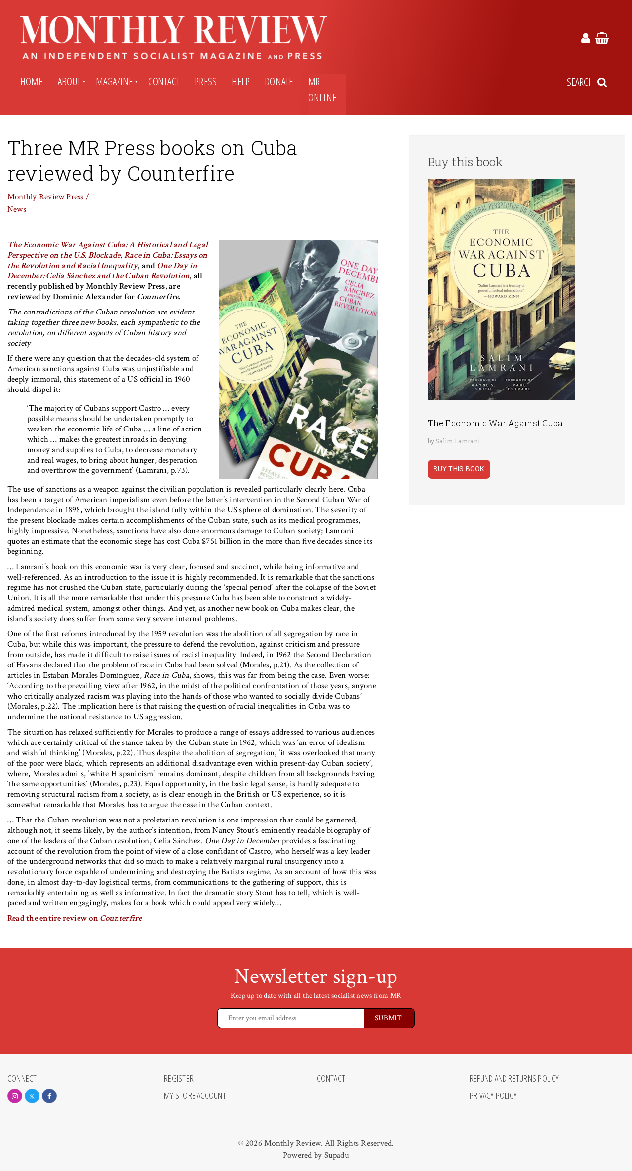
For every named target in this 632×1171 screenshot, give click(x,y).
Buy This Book (459, 469)
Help (241, 81)
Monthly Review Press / (48, 197)
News (16, 209)
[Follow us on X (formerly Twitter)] (32, 1096)
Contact (164, 81)
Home (31, 81)
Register (179, 1078)
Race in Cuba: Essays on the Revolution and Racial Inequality (107, 260)
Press (206, 81)
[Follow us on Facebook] (49, 1096)
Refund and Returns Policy (514, 1078)
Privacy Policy (493, 1096)
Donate (279, 81)
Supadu (336, 1155)
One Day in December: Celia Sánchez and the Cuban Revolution (102, 270)
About (69, 81)
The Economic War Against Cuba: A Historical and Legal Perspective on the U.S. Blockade (107, 250)
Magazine (114, 81)
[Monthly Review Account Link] (585, 40)
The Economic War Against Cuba (495, 423)
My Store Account (195, 1096)
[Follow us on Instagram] (14, 1096)
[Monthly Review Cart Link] (602, 40)
